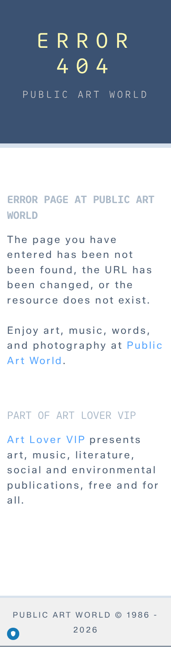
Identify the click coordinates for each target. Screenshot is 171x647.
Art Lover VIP (46, 439)
